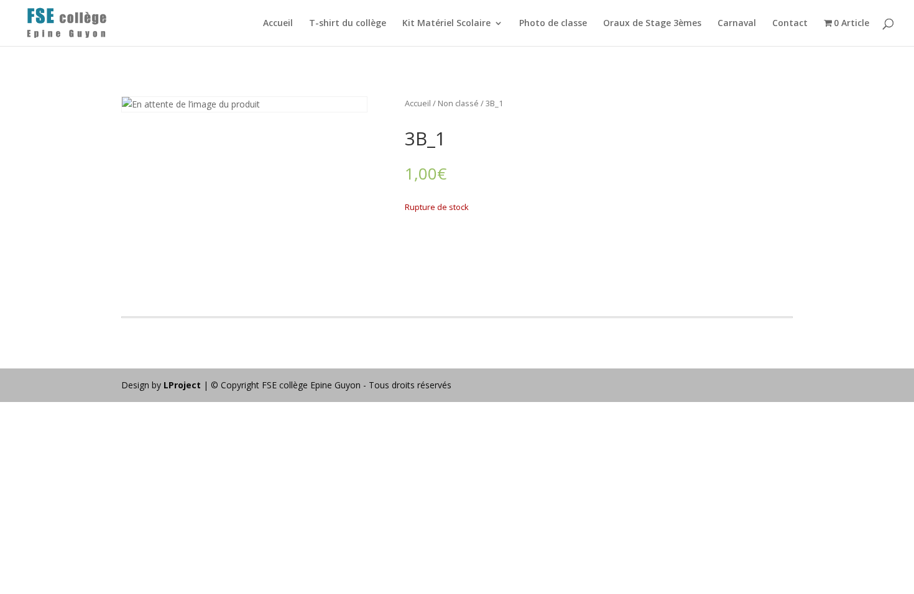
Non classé (458, 103)
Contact (790, 24)
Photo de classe (553, 24)
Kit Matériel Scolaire (446, 24)
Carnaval (737, 24)
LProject (183, 385)
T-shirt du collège (347, 24)
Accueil (278, 24)
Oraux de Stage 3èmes (652, 24)
